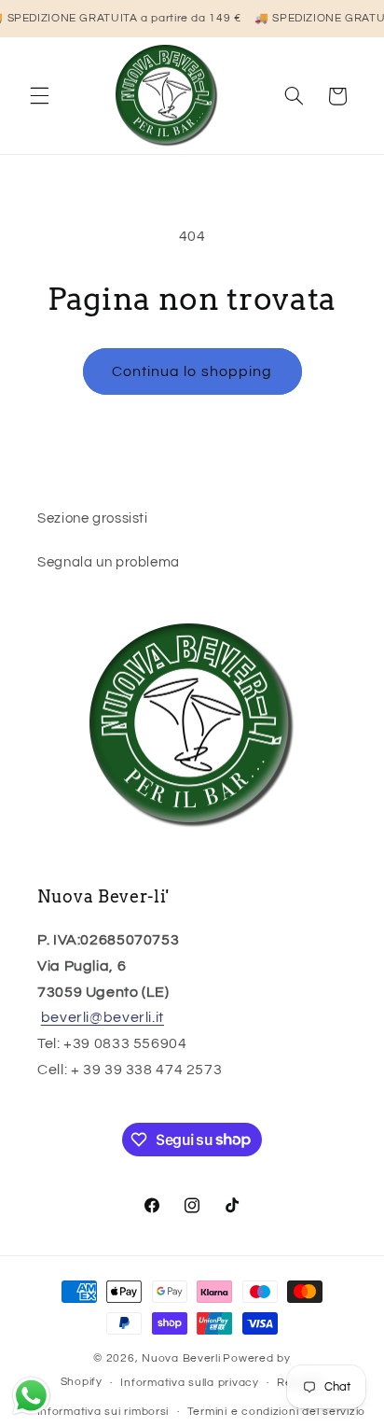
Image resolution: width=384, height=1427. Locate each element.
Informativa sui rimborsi (103, 1411)
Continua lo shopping (192, 371)
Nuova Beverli (181, 1358)
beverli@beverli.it (102, 1017)
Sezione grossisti (92, 518)
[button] (39, 96)
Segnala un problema (108, 562)
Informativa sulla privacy (189, 1383)
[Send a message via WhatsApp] (31, 1396)
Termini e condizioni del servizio (276, 1411)
